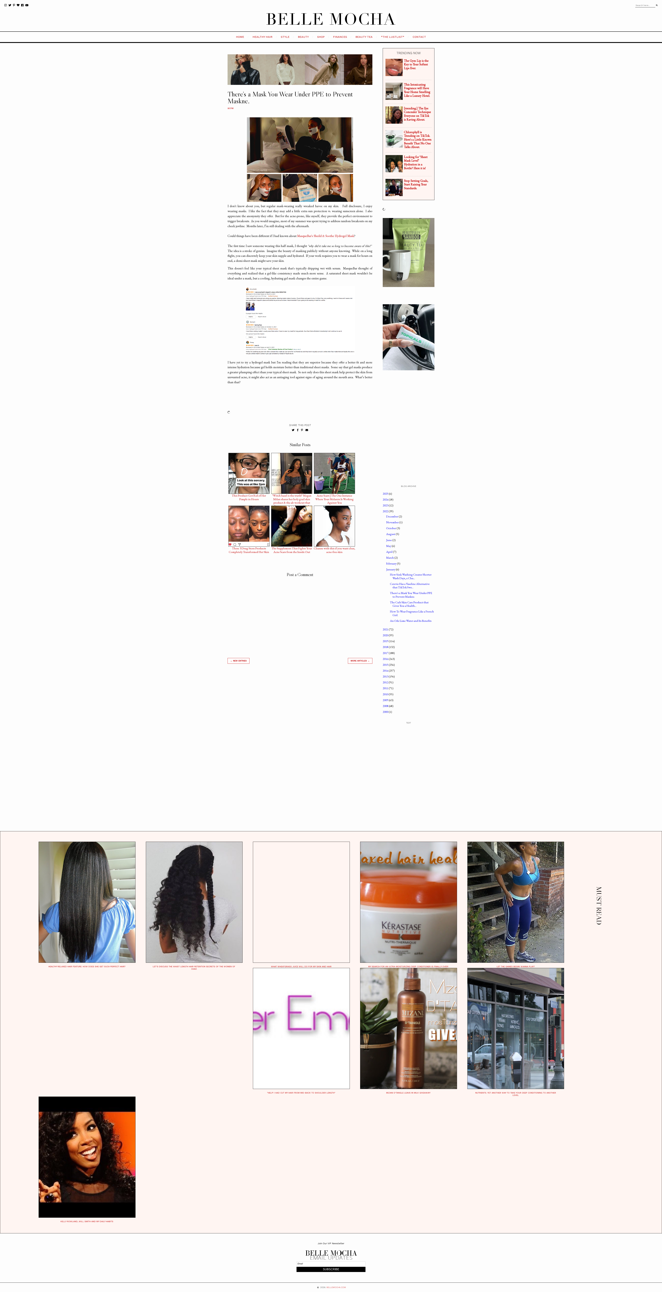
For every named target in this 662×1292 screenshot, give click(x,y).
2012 (386, 682)
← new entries (238, 661)
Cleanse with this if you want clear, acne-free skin (334, 549)
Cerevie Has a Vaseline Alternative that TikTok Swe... (410, 585)
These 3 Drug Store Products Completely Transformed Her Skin (249, 549)
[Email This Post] (306, 430)
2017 (386, 653)
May (389, 546)
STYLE (285, 36)
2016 (386, 659)
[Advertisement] (300, 715)
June (389, 540)
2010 (386, 694)
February (391, 563)
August (391, 534)
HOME (240, 36)
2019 (386, 641)
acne (231, 108)
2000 (386, 712)
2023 (386, 505)
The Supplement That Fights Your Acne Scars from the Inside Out (292, 549)
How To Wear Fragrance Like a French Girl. (412, 613)
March (390, 558)
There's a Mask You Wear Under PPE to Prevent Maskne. (411, 594)
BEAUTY (303, 36)
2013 (386, 676)
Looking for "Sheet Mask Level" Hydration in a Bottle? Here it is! (416, 162)
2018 (386, 647)
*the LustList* (392, 36)
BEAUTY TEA (364, 36)
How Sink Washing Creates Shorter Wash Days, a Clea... (411, 576)
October (391, 528)
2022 (386, 511)
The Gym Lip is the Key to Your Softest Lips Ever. (416, 64)
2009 (386, 700)
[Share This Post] (297, 430)
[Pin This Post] (302, 430)
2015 (386, 665)
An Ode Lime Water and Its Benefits (411, 621)
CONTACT (419, 36)
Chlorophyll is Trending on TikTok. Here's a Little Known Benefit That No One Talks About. (418, 139)
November (392, 522)
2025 (386, 494)
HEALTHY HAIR (262, 36)
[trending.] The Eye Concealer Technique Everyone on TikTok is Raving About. (417, 113)
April (389, 552)
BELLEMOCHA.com (336, 1287)
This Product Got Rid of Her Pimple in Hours (249, 496)
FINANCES (340, 36)
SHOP (321, 36)
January (391, 569)
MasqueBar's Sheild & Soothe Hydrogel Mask (325, 236)
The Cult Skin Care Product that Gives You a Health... (409, 604)
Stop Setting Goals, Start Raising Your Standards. (416, 184)
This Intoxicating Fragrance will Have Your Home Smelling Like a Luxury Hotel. (417, 90)
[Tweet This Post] (293, 430)
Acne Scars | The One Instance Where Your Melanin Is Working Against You (334, 496)
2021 (386, 629)
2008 (386, 706)
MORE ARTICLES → (360, 661)
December (392, 516)
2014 (386, 670)
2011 (386, 688)
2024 (386, 499)
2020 (386, 635)
